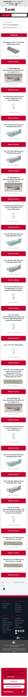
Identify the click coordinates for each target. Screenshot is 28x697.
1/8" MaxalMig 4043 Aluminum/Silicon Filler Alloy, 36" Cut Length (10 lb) (13, 179)
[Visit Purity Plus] (23, 637)
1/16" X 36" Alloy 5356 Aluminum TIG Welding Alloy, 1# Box (13, 152)
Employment (18, 609)
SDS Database (10, 3)
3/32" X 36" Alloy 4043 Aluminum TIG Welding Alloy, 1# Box (13, 455)
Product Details (13, 62)
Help (14, 1)
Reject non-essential (14, 686)
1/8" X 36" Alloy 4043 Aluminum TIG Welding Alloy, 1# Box (13, 235)
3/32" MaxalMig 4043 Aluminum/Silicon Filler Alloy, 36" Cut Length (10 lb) (13, 400)
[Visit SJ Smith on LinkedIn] (18, 631)
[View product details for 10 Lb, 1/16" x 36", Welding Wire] (13, 351)
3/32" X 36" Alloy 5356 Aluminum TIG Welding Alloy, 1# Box (13, 482)
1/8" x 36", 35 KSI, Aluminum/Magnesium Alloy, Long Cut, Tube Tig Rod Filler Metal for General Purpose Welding (13, 317)
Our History (18, 606)
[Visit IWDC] (17, 638)
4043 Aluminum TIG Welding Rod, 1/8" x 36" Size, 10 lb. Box (13, 560)
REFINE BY (14, 35)
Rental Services (6, 626)
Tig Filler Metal (19, 20)
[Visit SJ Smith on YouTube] (21, 631)
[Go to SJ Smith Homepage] (10, 9)
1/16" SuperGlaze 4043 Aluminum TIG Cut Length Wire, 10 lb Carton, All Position (13, 98)
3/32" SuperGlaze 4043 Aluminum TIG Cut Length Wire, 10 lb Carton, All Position (13, 428)
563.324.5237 (7, 1)
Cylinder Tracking (6, 622)
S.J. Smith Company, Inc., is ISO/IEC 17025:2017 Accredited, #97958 (14, 646)
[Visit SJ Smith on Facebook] (16, 631)
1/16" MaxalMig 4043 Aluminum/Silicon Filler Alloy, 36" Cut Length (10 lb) (13, 70)
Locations (20, 1)
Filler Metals (11, 20)
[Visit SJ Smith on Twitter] (23, 631)
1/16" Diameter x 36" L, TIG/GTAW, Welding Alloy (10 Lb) (13, 43)
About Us (17, 3)
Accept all (14, 681)
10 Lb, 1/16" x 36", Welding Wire (13, 345)
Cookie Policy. (11, 676)
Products (4, 20)
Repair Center (5, 628)
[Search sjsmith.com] (25, 15)
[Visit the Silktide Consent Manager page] (22, 691)
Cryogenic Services (7, 624)
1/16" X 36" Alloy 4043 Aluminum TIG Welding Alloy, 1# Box (13, 125)
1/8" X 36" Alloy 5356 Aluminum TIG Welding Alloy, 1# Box (13, 261)
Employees (18, 607)
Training (4, 607)
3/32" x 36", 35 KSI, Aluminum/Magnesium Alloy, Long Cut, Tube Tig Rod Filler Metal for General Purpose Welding (13, 510)
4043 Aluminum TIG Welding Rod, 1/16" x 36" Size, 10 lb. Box (13, 538)
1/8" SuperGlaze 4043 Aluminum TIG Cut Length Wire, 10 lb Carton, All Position (13, 207)
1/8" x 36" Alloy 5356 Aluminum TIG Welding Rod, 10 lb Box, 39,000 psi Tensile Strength (13, 288)
